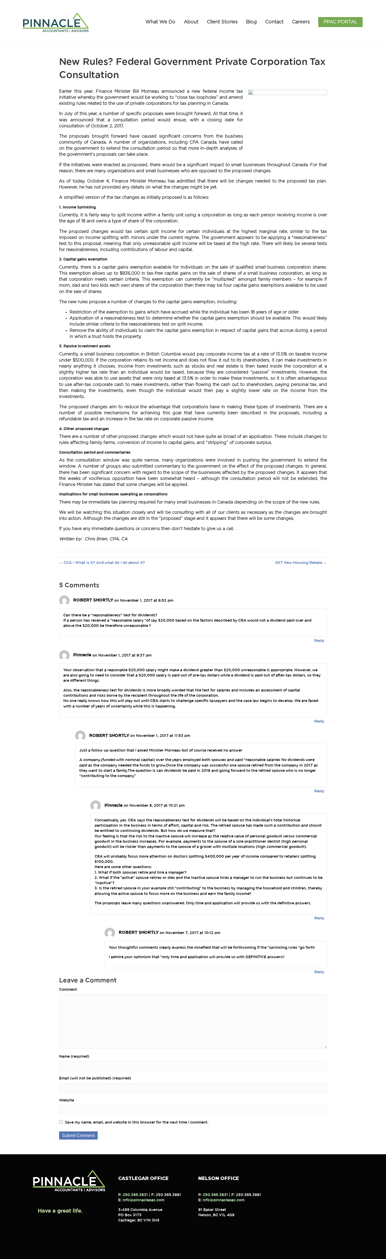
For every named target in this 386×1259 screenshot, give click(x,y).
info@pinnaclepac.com (143, 1200)
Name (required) (74, 1056)
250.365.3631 (135, 1195)
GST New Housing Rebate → (301, 563)
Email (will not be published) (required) (95, 1078)
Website (66, 1100)
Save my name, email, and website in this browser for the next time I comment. (136, 1122)
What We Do (160, 22)
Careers (301, 22)
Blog (251, 22)
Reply (319, 641)
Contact (274, 22)
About (191, 22)
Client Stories (222, 22)
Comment (68, 990)
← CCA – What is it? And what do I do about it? (102, 563)
